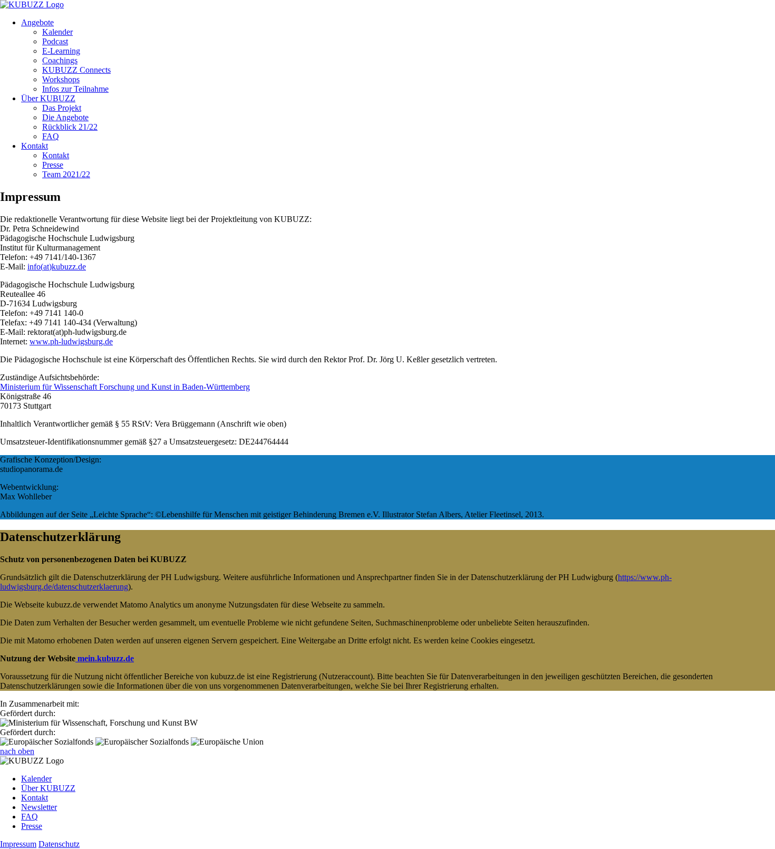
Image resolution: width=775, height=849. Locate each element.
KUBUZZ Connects (76, 69)
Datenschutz (59, 844)
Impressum (18, 844)
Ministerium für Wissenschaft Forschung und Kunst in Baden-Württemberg (125, 386)
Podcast (55, 41)
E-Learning (61, 50)
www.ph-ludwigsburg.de (71, 341)
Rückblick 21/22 (70, 126)
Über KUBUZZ (48, 98)
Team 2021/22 (66, 174)
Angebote (37, 22)
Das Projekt (61, 107)
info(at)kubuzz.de (56, 266)
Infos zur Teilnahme (75, 88)
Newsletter (39, 807)
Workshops (61, 79)
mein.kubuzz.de (104, 658)
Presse (52, 164)
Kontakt (34, 145)
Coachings (60, 60)
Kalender (57, 31)
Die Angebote (65, 117)
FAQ (50, 136)
